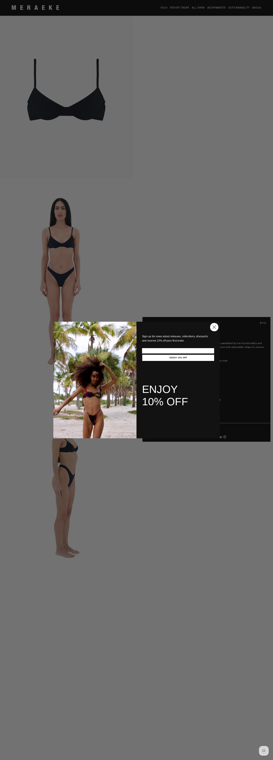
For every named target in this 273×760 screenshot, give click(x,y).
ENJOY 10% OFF (178, 357)
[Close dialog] (214, 327)
